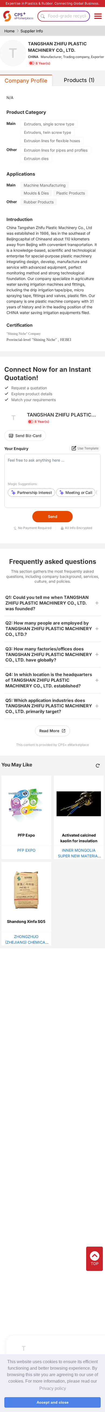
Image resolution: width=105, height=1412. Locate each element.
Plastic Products (70, 193)
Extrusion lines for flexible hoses (52, 140)
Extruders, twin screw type (47, 132)
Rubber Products (39, 202)
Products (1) (79, 80)
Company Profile (26, 80)
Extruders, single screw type (49, 124)
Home (9, 31)
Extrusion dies (36, 158)
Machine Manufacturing (45, 185)
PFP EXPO (26, 850)
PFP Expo (26, 835)
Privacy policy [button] (52, 1388)
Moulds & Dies (36, 193)
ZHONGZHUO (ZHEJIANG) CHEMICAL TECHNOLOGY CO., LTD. (26, 942)
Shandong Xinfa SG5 (26, 921)
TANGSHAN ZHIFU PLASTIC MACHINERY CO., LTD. (57, 47)
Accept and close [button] (53, 1402)
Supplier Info (31, 31)
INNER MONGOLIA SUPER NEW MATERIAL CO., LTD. (79, 856)
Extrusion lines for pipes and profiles (56, 150)
